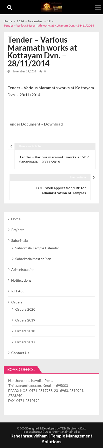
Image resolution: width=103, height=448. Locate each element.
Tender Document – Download (35, 124)
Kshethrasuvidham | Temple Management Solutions (51, 438)
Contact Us (20, 353)
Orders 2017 (25, 342)
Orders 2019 (25, 320)
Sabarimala (19, 240)
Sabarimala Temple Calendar (37, 248)
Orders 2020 (25, 309)
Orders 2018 (25, 331)
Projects (17, 230)
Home (15, 219)
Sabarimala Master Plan (33, 259)
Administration (22, 269)
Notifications (21, 280)
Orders (16, 302)
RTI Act (17, 291)
